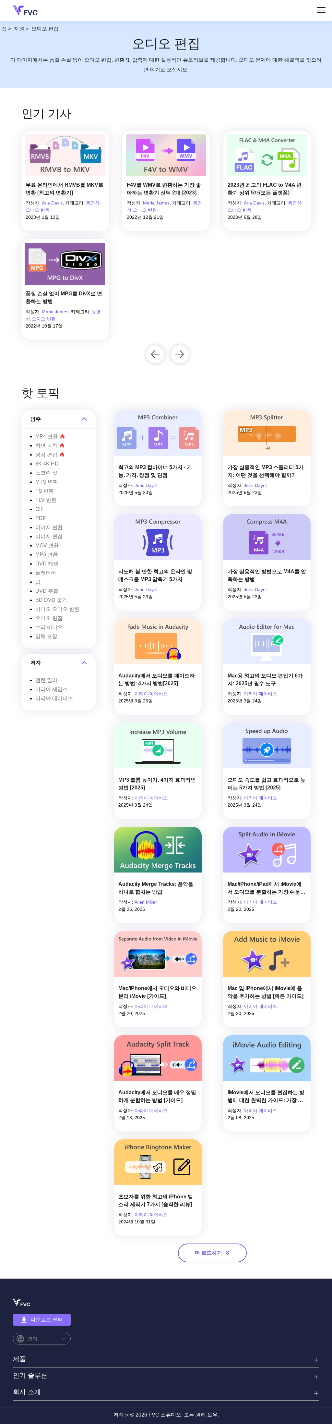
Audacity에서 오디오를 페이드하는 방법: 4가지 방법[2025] (156, 679)
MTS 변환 (46, 482)
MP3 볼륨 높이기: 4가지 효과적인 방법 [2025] (157, 783)
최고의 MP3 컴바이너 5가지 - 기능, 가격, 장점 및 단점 (155, 471)
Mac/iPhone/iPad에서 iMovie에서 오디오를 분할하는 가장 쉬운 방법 (265, 888)
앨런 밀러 (46, 680)
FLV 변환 (45, 500)
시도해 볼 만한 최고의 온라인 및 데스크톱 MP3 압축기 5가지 (155, 575)
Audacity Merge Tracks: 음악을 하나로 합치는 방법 (155, 888)
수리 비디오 (49, 627)
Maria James (156, 202)
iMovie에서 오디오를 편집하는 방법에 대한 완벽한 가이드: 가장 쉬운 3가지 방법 (266, 1097)
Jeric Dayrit (146, 485)
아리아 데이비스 (54, 698)
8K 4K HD (47, 463)
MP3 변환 (46, 554)
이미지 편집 (49, 536)
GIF (39, 509)
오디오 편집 (49, 618)
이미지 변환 (49, 527)
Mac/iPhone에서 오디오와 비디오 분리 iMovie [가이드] (157, 992)
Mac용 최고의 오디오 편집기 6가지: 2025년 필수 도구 (265, 679)
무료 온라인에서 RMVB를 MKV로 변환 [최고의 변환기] (64, 188)
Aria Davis (52, 202)
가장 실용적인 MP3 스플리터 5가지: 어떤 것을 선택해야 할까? (265, 471)
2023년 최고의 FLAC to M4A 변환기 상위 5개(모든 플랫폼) (265, 188)
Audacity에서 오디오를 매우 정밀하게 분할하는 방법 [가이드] (157, 1096)
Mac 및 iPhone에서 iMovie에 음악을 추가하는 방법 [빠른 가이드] (265, 992)
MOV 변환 (47, 545)
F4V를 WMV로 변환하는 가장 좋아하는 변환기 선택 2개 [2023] (164, 188)
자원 (19, 28)
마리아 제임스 (51, 689)
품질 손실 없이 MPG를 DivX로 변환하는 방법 (64, 297)
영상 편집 (46, 454)
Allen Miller (146, 902)
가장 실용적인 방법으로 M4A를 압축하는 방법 (267, 575)
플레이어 (45, 573)
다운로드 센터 (46, 1319)
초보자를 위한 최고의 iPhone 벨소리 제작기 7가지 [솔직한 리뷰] (155, 1200)
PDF (40, 518)
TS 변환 (44, 491)
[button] (155, 354)
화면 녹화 (46, 445)
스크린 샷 (46, 473)
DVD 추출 (46, 591)
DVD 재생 (46, 563)
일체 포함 (46, 636)
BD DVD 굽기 (51, 600)
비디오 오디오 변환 (57, 609)
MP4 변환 (46, 436)
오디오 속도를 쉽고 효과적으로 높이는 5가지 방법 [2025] (266, 783)
